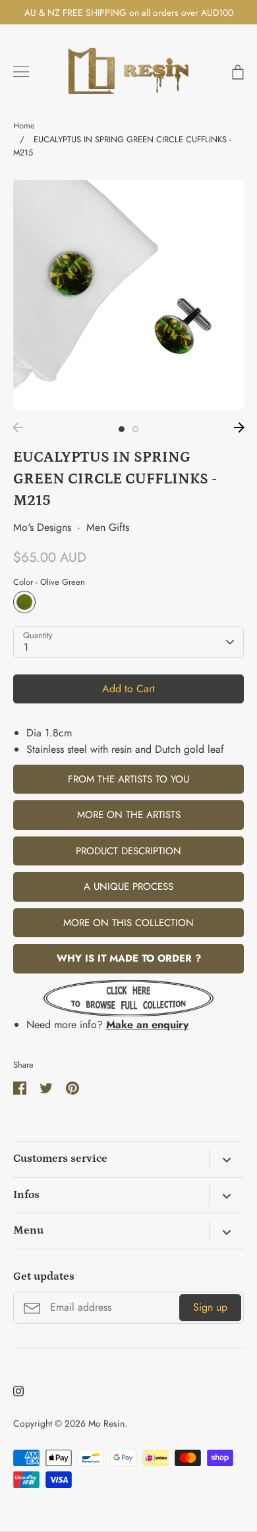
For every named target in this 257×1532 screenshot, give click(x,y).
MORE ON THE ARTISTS (129, 814)
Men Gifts (107, 527)
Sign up (210, 1307)
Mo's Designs (42, 527)
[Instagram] (18, 1391)
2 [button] (135, 429)
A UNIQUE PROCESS (128, 886)
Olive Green (24, 602)
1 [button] (122, 429)
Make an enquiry (147, 1024)
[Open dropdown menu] (226, 1159)
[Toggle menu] (21, 72)
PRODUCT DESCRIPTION (128, 851)
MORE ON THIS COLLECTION (128, 923)
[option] (128, 295)
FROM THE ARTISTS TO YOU (128, 779)
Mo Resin (106, 1423)
